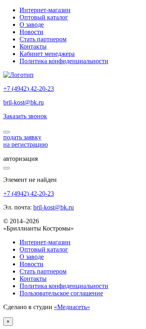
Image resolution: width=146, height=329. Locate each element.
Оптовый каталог (43, 17)
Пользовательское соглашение (61, 293)
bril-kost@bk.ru (23, 102)
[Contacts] (6, 132)
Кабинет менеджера (47, 53)
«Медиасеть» (72, 306)
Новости (31, 31)
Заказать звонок (25, 116)
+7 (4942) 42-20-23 (28, 88)
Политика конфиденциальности (63, 61)
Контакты (33, 46)
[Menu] (6, 168)
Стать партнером (43, 39)
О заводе (31, 24)
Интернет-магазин (45, 9)
